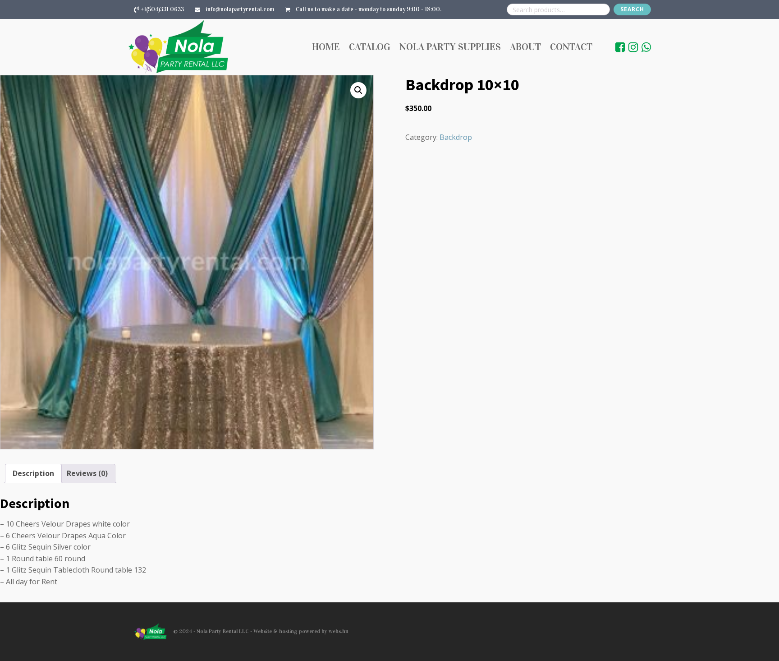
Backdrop (456, 137)
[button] (358, 90)
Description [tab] (33, 473)
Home (326, 47)
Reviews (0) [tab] (87, 473)
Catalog (369, 47)
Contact (571, 47)
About (525, 47)
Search (632, 9)
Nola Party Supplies (450, 47)
